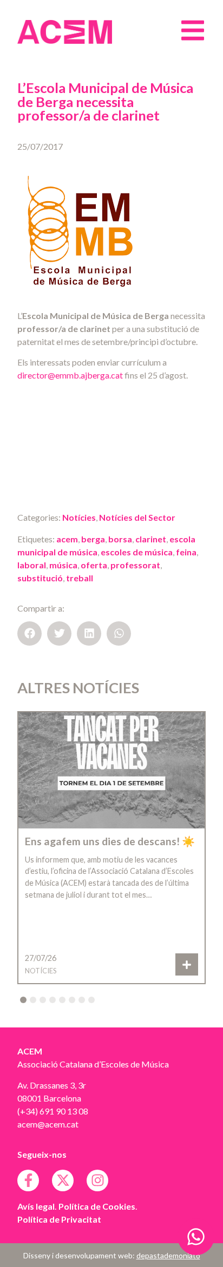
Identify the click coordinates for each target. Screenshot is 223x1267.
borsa (120, 539)
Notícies (79, 517)
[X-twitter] (63, 1180)
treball (79, 578)
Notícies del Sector (137, 517)
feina (186, 552)
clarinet (150, 539)
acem (67, 539)
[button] (29, 633)
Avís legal (36, 1206)
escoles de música (137, 552)
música (63, 565)
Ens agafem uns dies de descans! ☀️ (110, 841)
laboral (31, 565)
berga (93, 539)
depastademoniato (168, 1255)
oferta (94, 565)
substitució (40, 578)
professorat (135, 565)
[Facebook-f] (28, 1180)
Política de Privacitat (59, 1219)
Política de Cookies (96, 1206)
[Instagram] (97, 1180)
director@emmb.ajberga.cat (70, 375)
